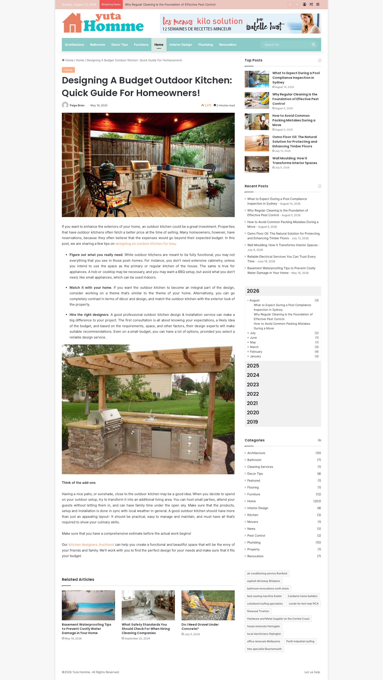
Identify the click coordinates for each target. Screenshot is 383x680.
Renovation (227, 44)
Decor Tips (119, 44)
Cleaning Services (260, 466)
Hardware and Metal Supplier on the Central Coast (278, 618)
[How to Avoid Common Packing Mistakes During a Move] (257, 121)
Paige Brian (77, 105)
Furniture (141, 44)
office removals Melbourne (263, 641)
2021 (252, 403)
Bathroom (97, 44)
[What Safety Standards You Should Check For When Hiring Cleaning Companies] (148, 605)
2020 (253, 412)
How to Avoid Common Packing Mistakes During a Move (293, 120)
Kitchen (252, 515)
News (251, 528)
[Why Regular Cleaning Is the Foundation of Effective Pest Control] (257, 100)
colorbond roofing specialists (265, 603)
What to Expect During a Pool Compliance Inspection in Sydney (296, 78)
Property (253, 549)
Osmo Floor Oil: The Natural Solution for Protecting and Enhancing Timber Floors (294, 141)
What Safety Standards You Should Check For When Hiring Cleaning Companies (146, 628)
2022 (253, 393)
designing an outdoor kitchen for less (145, 243)
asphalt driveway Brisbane (263, 581)
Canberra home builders (302, 596)
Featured (253, 480)
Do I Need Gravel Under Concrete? (200, 626)
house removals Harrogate (263, 626)
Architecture (74, 44)
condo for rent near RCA (304, 603)
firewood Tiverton (258, 611)
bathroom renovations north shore (268, 588)
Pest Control (256, 535)
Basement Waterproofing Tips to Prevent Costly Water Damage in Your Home (86, 628)
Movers (252, 522)
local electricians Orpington (264, 633)
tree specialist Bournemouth (264, 648)
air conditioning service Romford (267, 573)
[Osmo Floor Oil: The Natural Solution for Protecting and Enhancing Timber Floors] (257, 143)
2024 (253, 375)
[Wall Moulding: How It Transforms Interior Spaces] (257, 164)
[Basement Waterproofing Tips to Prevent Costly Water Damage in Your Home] (88, 605)
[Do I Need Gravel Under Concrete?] (208, 605)
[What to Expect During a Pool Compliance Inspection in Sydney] (257, 79)
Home (158, 44)
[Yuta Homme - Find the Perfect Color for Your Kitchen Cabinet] (103, 22)
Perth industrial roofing (300, 641)
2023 (253, 384)
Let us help (312, 672)
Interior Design (181, 44)
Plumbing (205, 44)
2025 (253, 365)
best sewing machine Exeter (264, 596)
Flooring (253, 487)
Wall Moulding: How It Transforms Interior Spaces (294, 160)
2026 (253, 291)
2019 (252, 421)
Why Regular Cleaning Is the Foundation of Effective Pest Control (295, 99)
